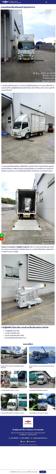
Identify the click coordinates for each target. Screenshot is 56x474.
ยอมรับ (42, 472)
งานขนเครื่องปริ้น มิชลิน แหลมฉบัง (38, 390)
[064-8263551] (1, 238)
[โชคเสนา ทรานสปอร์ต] (1, 235)
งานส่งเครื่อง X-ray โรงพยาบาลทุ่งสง (38, 413)
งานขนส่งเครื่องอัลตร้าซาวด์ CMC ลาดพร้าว (12, 413)
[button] (46, 2)
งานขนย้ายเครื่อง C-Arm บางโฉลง (10, 390)
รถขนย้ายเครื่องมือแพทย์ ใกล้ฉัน (14, 335)
